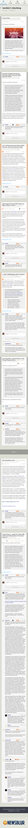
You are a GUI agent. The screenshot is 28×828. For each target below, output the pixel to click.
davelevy (7, 428)
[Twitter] (10, 501)
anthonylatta (8, 740)
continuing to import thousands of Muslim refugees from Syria (14, 294)
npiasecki (7, 620)
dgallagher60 (8, 343)
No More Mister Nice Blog (8, 279)
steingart (7, 759)
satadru (6, 423)
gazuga (9, 789)
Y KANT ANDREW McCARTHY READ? (13, 274)
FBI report (15, 211)
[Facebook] (5, 501)
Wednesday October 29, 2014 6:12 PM (11, 538)
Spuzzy (9, 725)
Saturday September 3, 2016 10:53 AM (11, 206)
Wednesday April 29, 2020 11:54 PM (10, 78)
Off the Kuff (6, 21)
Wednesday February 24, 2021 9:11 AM (11, 19)
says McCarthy (10, 284)
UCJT (6, 592)
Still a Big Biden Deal (8, 460)
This (3, 24)
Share (17, 501)
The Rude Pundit (7, 151)
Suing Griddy (6, 18)
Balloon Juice (6, 463)
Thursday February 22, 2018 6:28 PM (11, 149)
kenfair (6, 56)
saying (10, 170)
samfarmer (7, 729)
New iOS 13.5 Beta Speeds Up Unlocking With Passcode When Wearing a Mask (11, 75)
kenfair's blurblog (12, 8)
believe (3, 174)
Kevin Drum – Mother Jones (9, 208)
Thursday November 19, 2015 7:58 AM (11, 277)
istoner (6, 263)
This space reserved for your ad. (9, 506)
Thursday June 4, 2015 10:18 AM (10, 361)
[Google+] (14, 501)
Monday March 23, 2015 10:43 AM (10, 461)
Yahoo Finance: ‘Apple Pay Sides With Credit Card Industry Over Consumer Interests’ (13, 536)
